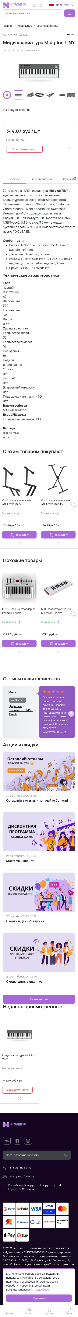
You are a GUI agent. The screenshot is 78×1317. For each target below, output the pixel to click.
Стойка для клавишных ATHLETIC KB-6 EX (55, 502)
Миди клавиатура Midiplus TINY (18, 1057)
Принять (39, 1298)
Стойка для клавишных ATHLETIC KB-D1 (16, 502)
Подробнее (42, 1289)
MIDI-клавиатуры (47, 25)
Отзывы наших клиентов (31, 678)
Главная (8, 25)
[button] (69, 13)
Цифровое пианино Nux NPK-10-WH (21, 708)
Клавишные (25, 25)
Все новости (39, 999)
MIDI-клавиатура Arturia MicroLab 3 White (56, 611)
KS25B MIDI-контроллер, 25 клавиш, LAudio (19, 611)
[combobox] (33, 13)
